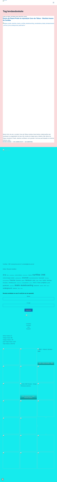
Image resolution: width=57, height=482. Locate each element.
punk (48, 282)
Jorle (33, 280)
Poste (39, 282)
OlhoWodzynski (12, 282)
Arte (4, 275)
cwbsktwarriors (18, 278)
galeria (23, 280)
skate (17, 285)
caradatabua (11, 275)
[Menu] (53, 2)
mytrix (44, 280)
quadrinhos (12, 285)
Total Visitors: (6, 343)
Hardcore (28, 280)
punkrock (6, 285)
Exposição (41, 278)
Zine (19, 288)
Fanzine (12, 280)
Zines (21, 288)
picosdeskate (25, 282)
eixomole (25, 278)
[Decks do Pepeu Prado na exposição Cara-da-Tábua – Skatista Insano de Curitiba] (28, 77)
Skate (25, 16)
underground (7, 288)
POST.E (35, 282)
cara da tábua (18, 275)
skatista (41, 285)
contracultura (24, 275)
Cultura (30, 275)
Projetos (21, 16)
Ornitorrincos (19, 282)
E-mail (28, 303)
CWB (43, 275)
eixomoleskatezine (33, 278)
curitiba (36, 274)
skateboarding (26, 285)
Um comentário (29, 141)
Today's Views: (7, 337)
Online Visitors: (7, 335)
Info (17, 16)
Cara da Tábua (6, 16)
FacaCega (47, 278)
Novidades (5, 282)
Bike (8, 275)
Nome (28, 296)
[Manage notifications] (2, 479)
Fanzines (18, 280)
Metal (40, 280)
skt (45, 285)
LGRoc (37, 280)
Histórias (13, 16)
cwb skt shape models (8, 278)
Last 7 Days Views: (8, 341)
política (30, 282)
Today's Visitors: (7, 339)
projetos (44, 282)
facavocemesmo (6, 280)
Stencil (48, 285)
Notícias (49, 280)
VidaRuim (15, 288)
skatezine (36, 285)
